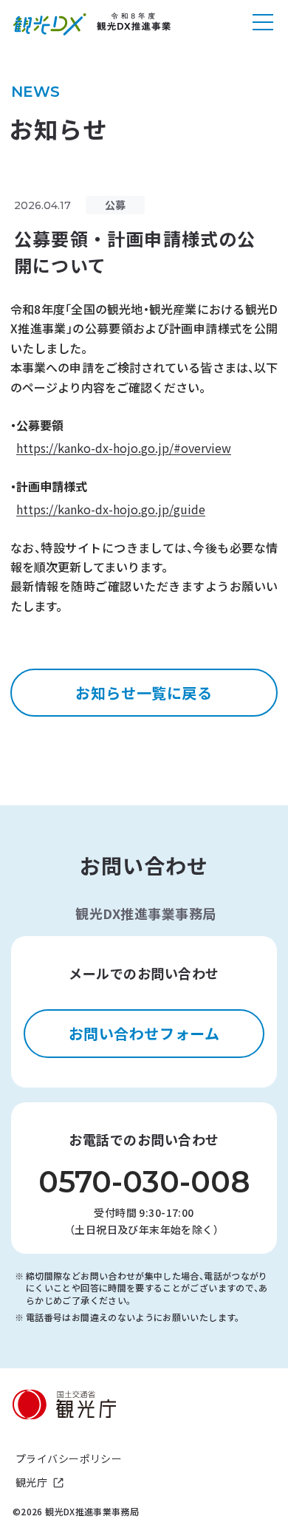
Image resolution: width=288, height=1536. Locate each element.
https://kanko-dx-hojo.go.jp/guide (110, 509)
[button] (262, 24)
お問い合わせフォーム (144, 1033)
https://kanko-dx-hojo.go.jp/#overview (123, 448)
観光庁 (31, 1482)
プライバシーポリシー (69, 1458)
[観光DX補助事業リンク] (92, 24)
